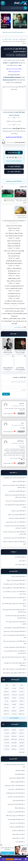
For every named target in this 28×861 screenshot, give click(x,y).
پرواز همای (6, 704)
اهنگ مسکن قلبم (20, 770)
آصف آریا (6, 688)
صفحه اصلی (15, 39)
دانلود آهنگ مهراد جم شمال (17, 781)
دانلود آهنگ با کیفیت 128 (14, 166)
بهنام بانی (14, 697)
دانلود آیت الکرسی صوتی (18, 834)
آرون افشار (14, 691)
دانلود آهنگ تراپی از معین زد (18, 510)
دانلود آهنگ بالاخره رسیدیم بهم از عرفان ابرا (14, 647)
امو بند (6, 685)
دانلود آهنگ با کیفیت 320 (14, 171)
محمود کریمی (6, 739)
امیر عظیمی (6, 691)
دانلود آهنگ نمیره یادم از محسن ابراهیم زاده (14, 477)
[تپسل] (3, 140)
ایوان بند (14, 688)
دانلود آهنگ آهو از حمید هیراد (16, 827)
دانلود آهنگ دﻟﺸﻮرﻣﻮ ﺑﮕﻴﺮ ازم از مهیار (16, 580)
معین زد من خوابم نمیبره (18, 838)
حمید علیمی (21, 736)
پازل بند (6, 701)
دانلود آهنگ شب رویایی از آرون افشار (15, 815)
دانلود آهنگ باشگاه (19, 808)
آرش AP (21, 688)
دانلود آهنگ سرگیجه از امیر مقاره (17, 518)
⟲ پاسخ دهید (21, 413)
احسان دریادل (6, 694)
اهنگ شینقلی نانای (19, 774)
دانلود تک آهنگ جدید (6, 39)
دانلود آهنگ (23, 128)
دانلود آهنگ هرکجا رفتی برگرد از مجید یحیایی (14, 631)
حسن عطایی (21, 733)
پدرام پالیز (22, 704)
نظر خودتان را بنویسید (19, 377)
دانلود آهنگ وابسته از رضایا (18, 576)
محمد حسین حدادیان (21, 749)
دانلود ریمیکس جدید (20, 564)
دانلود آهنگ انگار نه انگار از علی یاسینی (14, 785)
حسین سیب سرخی (6, 733)
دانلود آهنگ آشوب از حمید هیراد (16, 789)
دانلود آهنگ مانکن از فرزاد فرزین (16, 804)
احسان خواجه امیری (21, 697)
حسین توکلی (14, 710)
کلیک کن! (7, 853)
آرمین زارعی (21, 694)
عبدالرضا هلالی (14, 739)
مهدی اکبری (21, 742)
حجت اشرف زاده (14, 713)
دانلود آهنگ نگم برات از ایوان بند (15, 811)
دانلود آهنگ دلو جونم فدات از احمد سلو (15, 501)
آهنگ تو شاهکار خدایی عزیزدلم (16, 778)
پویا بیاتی (14, 704)
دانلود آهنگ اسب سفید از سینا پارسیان (15, 522)
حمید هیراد (21, 707)
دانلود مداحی (22, 560)
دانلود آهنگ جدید (19, 841)
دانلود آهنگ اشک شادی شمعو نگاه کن (15, 793)
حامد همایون (21, 710)
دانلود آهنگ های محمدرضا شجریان (14, 181)
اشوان (14, 685)
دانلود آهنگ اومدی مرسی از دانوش (16, 514)
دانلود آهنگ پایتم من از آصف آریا (16, 796)
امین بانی (21, 691)
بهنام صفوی (6, 697)
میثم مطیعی (21, 745)
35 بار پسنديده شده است (19, 327)
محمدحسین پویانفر (6, 742)
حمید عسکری (6, 710)
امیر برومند (21, 729)
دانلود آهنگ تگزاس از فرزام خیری (17, 491)
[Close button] (27, 845)
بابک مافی (21, 701)
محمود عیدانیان (6, 745)
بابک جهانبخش (14, 701)
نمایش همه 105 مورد (14, 718)
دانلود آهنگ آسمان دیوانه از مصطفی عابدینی (14, 627)
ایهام (21, 685)
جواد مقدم (14, 729)
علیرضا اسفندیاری (21, 752)
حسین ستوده (6, 729)
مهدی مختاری (14, 742)
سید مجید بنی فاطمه (6, 736)
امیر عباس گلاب (14, 694)
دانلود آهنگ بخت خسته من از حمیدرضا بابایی (14, 538)
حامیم (14, 707)
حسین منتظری (21, 713)
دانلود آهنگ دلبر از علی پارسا (17, 823)
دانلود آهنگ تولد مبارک (18, 800)
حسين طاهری (14, 733)
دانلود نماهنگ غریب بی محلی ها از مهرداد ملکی (14, 669)
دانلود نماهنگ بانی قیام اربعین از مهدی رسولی (14, 672)
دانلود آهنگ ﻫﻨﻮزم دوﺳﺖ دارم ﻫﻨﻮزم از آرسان (13, 587)
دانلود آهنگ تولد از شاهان (19, 481)
